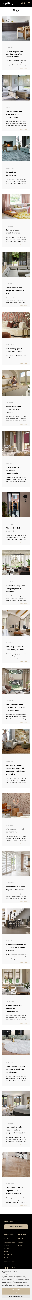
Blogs (20, 1245)
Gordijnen (7, 1239)
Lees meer (23, 68)
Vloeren (6, 1245)
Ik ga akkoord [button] (16, 1289)
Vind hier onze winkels (16, 1226)
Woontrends (22, 1239)
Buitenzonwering (9, 1261)
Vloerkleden (8, 1255)
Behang (6, 1251)
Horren (6, 1248)
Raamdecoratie (9, 1242)
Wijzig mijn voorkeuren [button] (16, 1296)
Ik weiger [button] (16, 1293)
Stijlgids (21, 1242)
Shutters (7, 1258)
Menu (23, 3)
